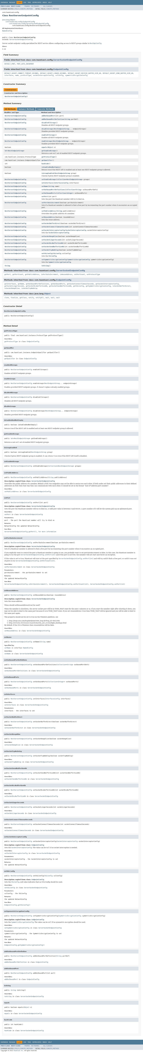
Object (50, 147)
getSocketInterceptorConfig (107, 284)
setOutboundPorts (49, 193)
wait (47, 298)
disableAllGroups (49, 123)
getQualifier (47, 160)
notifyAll (40, 298)
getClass (23, 298)
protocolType (25, 75)
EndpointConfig (60, 69)
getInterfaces (10, 284)
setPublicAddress (49, 211)
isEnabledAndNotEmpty (50, 167)
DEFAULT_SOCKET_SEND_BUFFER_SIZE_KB (118, 73)
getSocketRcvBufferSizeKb (36, 286)
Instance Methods (26, 109)
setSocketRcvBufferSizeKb (52, 243)
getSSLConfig (78, 286)
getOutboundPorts (58, 284)
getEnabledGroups (49, 151)
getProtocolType (48, 157)
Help (50, 2)
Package (12, 2)
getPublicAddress (32, 274)
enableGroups (47, 141)
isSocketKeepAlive (12, 288)
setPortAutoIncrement (50, 203)
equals (44, 147)
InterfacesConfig (61, 183)
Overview (4, 2)
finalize (14, 298)
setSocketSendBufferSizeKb (53, 247)
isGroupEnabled (48, 173)
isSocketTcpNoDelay (29, 288)
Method (30, 9)
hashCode (45, 164)
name (17, 75)
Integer (70, 193)
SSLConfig (57, 253)
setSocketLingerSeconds (51, 240)
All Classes (47, 6)
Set (6, 151)
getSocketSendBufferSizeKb (60, 286)
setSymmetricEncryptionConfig (54, 259)
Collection (61, 179)
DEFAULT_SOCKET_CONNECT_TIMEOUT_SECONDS (21, 73)
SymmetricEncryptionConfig (78, 259)
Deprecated (36, 2)
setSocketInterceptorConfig (53, 230)
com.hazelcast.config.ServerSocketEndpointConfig (29, 23)
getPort (7, 274)
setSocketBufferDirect (51, 223)
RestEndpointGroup (61, 129)
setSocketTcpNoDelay (50, 250)
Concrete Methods (45, 109)
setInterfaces (47, 183)
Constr (22, 9)
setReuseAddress (48, 217)
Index (45, 2)
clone (6, 298)
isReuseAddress (66, 274)
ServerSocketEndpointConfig (21, 39)
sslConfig (59, 75)
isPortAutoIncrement (49, 274)
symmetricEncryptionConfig (76, 75)
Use (24, 2)
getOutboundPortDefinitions (37, 284)
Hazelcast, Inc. (18, 1050)
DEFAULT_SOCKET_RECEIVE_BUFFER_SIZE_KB (84, 73)
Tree (29, 2)
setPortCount (79, 274)
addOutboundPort (48, 116)
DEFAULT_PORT (9, 64)
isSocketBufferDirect (121, 286)
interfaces (8, 75)
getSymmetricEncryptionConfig (98, 286)
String (67, 119)
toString (45, 266)
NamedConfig (7, 31)
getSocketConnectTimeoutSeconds (80, 284)
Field (17, 9)
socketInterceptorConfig (43, 75)
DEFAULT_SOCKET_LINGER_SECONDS (53, 73)
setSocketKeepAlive (50, 236)
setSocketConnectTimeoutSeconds (55, 227)
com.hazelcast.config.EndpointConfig (20, 22)
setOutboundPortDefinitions (53, 190)
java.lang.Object (8, 20)
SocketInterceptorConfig (76, 230)
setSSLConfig (47, 253)
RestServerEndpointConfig (15, 96)
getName (21, 284)
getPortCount (17, 274)
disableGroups (47, 129)
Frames (27, 6)
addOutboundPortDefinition (53, 119)
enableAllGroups (48, 135)
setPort (45, 196)
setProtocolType (93, 274)
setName (45, 186)
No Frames (35, 6)
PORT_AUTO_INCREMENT (25, 64)
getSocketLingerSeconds (14, 286)
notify (31, 298)
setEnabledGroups (49, 179)
